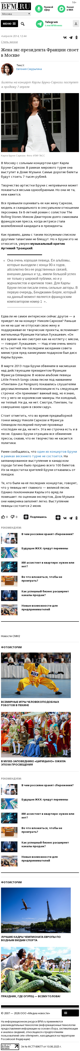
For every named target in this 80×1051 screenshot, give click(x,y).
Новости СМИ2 (10, 636)
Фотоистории (11, 647)
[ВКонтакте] (65, 37)
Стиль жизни (9, 41)
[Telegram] (70, 37)
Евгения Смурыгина (29, 69)
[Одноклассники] (76, 37)
